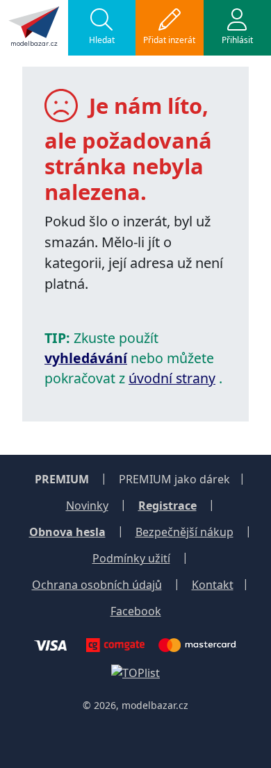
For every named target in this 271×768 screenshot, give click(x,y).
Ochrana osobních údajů (97, 584)
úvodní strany (172, 378)
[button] (102, 28)
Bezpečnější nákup (184, 532)
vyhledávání (85, 358)
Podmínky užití (131, 558)
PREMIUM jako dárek (174, 479)
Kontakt (212, 584)
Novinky (87, 505)
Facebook (135, 611)
